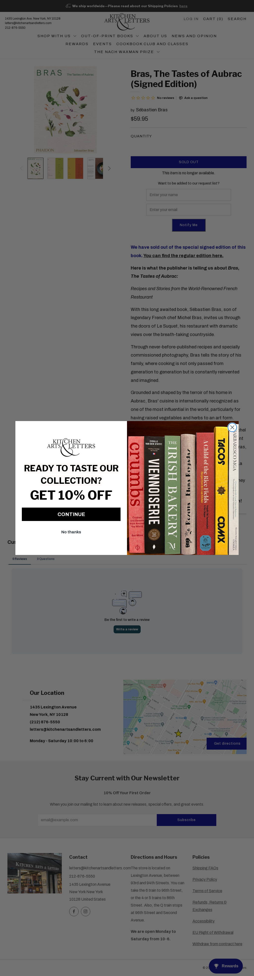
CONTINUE (71, 514)
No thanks (71, 532)
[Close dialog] (232, 427)
